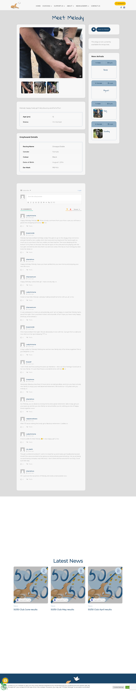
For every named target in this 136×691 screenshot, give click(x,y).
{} (51, 202)
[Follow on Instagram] (124, 7)
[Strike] (36, 202)
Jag (105, 111)
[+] (54, 202)
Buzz (106, 70)
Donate (121, 3)
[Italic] (31, 202)
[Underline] (33, 202)
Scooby (107, 131)
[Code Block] (46, 202)
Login (79, 190)
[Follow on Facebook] (121, 7)
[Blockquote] (43, 202)
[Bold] (28, 202)
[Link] (49, 202)
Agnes (106, 90)
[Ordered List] (38, 202)
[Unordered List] (41, 202)
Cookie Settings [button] (118, 687)
